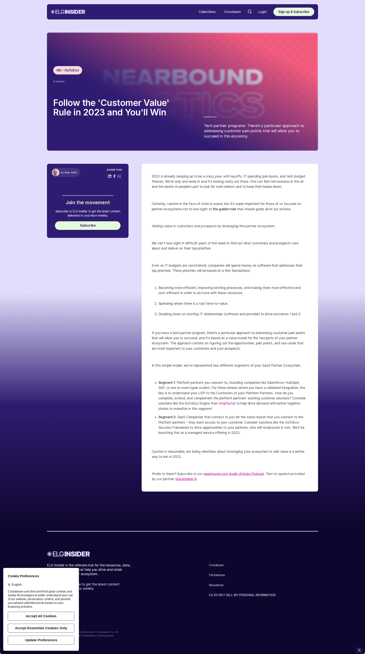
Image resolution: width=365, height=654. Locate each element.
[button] (207, 12)
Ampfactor (227, 403)
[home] (68, 12)
